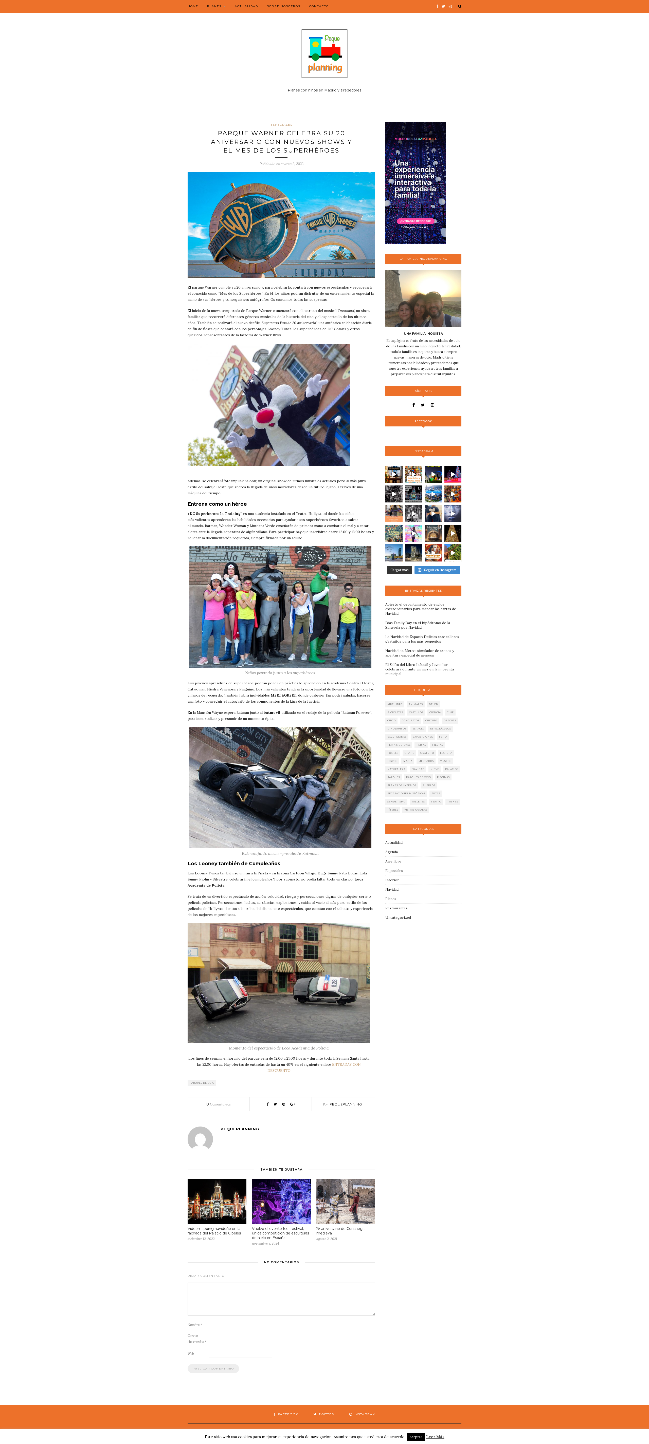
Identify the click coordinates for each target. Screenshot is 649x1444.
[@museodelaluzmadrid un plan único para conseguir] (413, 533)
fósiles (393, 753)
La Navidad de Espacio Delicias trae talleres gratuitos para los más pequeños (422, 639)
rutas (435, 793)
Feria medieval (398, 744)
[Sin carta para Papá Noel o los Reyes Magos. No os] (394, 474)
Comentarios (218, 1104)
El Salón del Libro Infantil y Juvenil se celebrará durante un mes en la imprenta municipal (419, 669)
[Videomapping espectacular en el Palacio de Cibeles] (413, 494)
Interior (392, 880)
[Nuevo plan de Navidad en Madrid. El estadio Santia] (433, 494)
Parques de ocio (202, 1082)
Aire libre (393, 861)
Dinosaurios (396, 728)
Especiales (282, 124)
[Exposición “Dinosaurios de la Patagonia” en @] (453, 552)
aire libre (395, 704)
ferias (421, 744)
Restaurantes (396, 908)
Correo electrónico (197, 1339)
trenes (452, 801)
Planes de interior (402, 785)
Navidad (418, 769)
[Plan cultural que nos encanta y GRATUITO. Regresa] (413, 474)
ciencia (435, 712)
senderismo (396, 801)
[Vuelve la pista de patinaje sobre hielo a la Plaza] (394, 552)
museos (445, 761)
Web (191, 1354)
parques (393, 777)
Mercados (426, 761)
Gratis (409, 753)
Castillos (416, 712)
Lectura (446, 753)
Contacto (319, 6)
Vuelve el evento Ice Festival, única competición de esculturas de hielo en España (280, 1233)
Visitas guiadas (415, 809)
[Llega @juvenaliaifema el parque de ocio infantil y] (394, 533)
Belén (433, 704)
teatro (436, 801)
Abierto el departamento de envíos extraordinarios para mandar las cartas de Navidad (420, 609)
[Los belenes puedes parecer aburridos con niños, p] (433, 533)
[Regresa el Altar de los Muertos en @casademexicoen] (453, 494)
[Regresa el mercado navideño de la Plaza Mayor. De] (394, 494)
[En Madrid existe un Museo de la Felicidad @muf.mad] (433, 513)
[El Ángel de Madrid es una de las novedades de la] (413, 552)
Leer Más (435, 1436)
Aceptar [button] (416, 1437)
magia (407, 761)
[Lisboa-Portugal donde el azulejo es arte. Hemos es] (453, 513)
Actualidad (246, 6)
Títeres (392, 809)
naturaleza (396, 769)
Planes (214, 6)
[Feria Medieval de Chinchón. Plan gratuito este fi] (413, 513)
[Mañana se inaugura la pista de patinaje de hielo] (453, 474)
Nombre (195, 1325)
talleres (418, 801)
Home (193, 6)
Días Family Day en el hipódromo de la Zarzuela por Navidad (417, 625)
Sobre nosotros (283, 6)
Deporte (450, 720)
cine (450, 712)
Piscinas (443, 777)
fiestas (437, 744)
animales (416, 704)
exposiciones (423, 736)
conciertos (410, 720)
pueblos (429, 785)
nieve (434, 769)
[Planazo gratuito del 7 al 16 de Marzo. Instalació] (394, 513)
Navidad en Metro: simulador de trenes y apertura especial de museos (419, 653)
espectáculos (440, 728)
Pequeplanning (346, 1104)
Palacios (451, 769)
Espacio (418, 728)
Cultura (431, 720)
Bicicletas (395, 712)
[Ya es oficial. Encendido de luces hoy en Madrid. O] (453, 533)
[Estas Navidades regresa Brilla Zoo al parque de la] (433, 474)
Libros (392, 761)
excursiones (397, 736)
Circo (391, 720)
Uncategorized (398, 917)
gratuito (427, 753)
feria (443, 736)
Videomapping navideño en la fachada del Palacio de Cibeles (214, 1230)
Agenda (391, 852)
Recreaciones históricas (406, 793)
